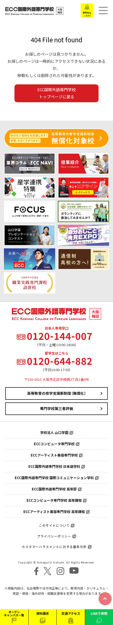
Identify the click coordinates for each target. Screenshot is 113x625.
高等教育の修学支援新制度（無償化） (56, 393)
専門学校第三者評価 (56, 408)
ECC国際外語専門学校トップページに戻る (56, 93)
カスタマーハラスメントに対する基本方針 (54, 546)
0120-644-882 (60, 361)
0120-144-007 (60, 336)
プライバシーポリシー (54, 536)
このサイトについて (54, 525)
